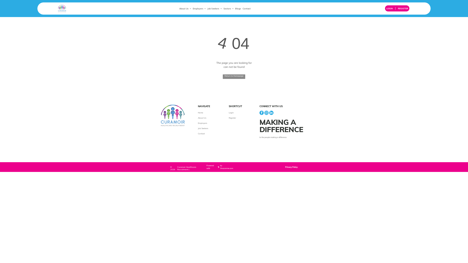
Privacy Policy (291, 167)
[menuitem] (185, 8)
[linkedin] (271, 113)
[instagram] (266, 113)
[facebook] (261, 113)
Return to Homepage (234, 76)
